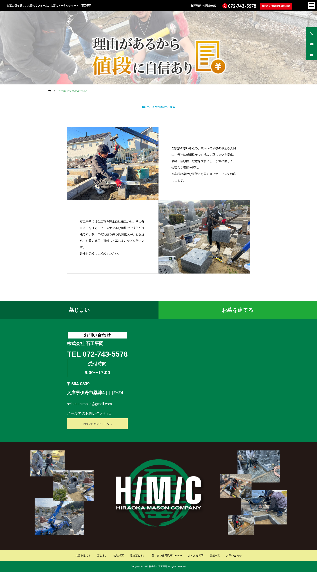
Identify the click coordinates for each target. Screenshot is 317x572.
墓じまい (79, 310)
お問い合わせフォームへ (97, 423)
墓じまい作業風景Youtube (167, 555)
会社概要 (119, 555)
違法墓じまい (137, 555)
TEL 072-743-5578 (97, 354)
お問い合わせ (234, 555)
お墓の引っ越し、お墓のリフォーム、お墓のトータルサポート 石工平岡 (49, 5)
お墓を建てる (238, 310)
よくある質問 (195, 555)
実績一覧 (215, 555)
